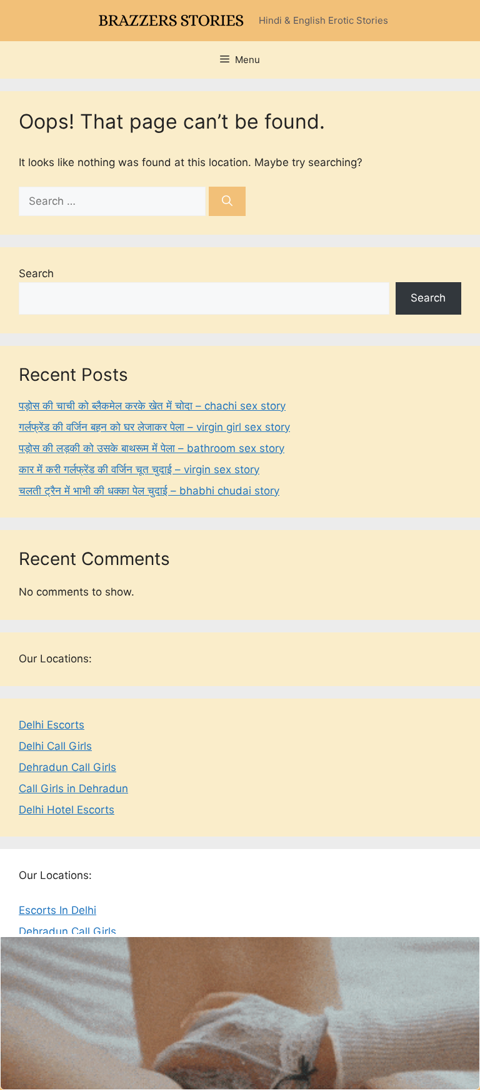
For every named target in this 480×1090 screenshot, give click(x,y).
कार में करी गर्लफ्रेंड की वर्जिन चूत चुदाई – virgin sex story (139, 469)
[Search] (227, 202)
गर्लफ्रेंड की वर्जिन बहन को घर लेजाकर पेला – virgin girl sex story (154, 427)
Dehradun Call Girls (67, 767)
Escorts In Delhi (57, 910)
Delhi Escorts (51, 725)
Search (36, 273)
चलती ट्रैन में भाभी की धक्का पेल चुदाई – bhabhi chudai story (149, 490)
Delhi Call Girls (55, 746)
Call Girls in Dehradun (73, 788)
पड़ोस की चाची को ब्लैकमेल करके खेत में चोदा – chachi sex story (152, 406)
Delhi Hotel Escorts (66, 809)
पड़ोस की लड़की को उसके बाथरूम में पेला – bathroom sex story (151, 448)
